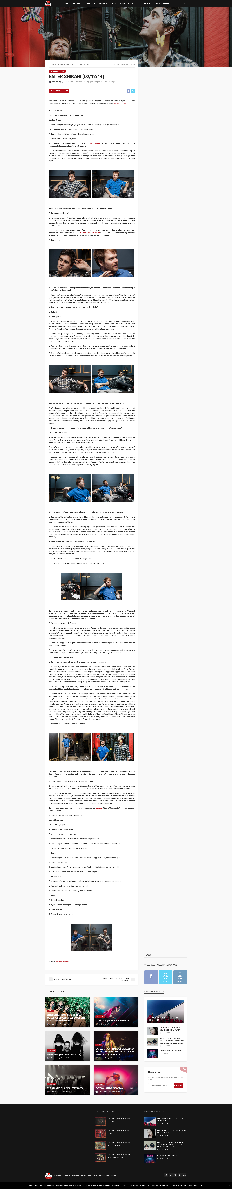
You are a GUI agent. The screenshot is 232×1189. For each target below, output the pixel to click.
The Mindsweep (93, 143)
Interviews (103, 3)
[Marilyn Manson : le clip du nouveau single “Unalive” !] (152, 1031)
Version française (59, 91)
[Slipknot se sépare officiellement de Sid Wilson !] (165, 1011)
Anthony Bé (54, 1024)
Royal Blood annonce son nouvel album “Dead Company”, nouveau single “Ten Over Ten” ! (172, 1041)
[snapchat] (180, 1175)
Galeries (136, 3)
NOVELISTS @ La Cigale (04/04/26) (112, 1020)
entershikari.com (62, 962)
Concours (124, 3)
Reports (91, 3)
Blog (114, 3)
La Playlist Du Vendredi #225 (119, 1130)
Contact (114, 1175)
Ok (181, 1185)
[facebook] (166, 1175)
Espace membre (163, 3)
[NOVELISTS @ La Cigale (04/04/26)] (116, 1012)
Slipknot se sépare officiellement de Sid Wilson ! (165, 1019)
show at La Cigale (120, 103)
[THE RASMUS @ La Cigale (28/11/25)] (67, 1080)
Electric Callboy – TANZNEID (171, 1050)
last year (99, 808)
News (67, 3)
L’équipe (67, 1175)
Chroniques (78, 3)
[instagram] (175, 1175)
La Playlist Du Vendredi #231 (119, 1154)
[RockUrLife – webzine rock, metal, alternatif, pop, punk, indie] (48, 1175)
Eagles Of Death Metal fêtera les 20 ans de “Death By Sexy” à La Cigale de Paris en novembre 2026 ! (114, 1051)
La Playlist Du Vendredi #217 (119, 1118)
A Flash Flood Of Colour (90, 233)
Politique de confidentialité (98, 1175)
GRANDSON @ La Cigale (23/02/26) (64, 1054)
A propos (57, 1175)
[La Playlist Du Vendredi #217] (100, 1121)
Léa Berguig (56, 82)
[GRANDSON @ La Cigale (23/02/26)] (67, 1046)
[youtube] (184, 1175)
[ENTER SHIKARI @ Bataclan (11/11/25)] (116, 1080)
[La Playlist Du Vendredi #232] (100, 1145)
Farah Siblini (103, 1092)
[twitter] (171, 1175)
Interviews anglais (57, 71)
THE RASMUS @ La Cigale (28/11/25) (65, 1088)
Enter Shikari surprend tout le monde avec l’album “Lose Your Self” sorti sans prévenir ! (66, 1018)
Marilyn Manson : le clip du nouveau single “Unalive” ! (170, 1029)
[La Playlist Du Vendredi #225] (100, 1133)
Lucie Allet (102, 1024)
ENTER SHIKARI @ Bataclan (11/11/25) (114, 1088)
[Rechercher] (185, 3)
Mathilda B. (54, 1058)
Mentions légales (79, 1175)
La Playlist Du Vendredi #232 (119, 1142)
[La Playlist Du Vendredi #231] (100, 1157)
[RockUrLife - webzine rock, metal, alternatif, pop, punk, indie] (48, 3)
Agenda (147, 3)
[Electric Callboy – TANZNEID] (152, 1053)
